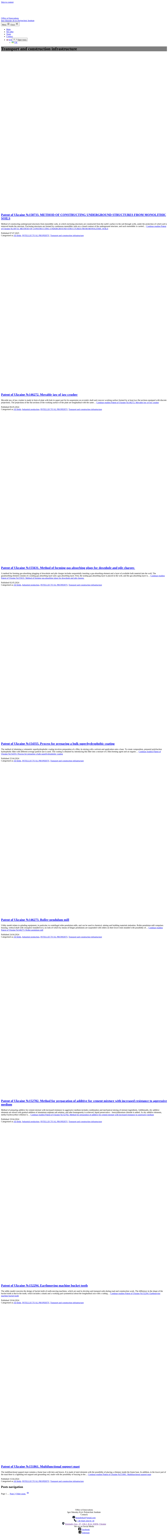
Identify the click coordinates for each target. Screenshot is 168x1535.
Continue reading (83, 227)
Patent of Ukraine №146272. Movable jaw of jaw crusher (39, 394)
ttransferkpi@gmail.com (86, 1518)
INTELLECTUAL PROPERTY (35, 235)
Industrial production (30, 409)
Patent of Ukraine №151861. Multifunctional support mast (40, 1466)
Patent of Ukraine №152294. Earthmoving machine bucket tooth (44, 1285)
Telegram (86, 1533)
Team (8, 34)
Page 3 (12, 1494)
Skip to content (7, 2)
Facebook (86, 1529)
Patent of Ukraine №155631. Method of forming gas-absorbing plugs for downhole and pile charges (68, 567)
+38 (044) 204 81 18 (85, 1521)
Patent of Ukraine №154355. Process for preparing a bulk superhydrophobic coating (58, 743)
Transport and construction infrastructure (67, 235)
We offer (10, 32)
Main (8, 29)
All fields (17, 235)
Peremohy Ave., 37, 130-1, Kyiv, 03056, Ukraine (85, 1524)
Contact (9, 36)
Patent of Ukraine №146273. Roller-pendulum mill (35, 919)
